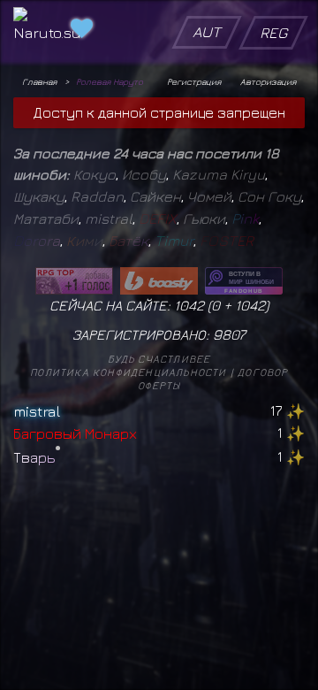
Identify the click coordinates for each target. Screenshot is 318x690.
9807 (229, 334)
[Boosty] (159, 281)
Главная (39, 81)
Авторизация (268, 81)
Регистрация (194, 81)
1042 (250, 305)
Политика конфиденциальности (128, 372)
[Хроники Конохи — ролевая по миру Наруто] (244, 281)
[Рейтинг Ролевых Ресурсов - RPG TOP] (74, 281)
